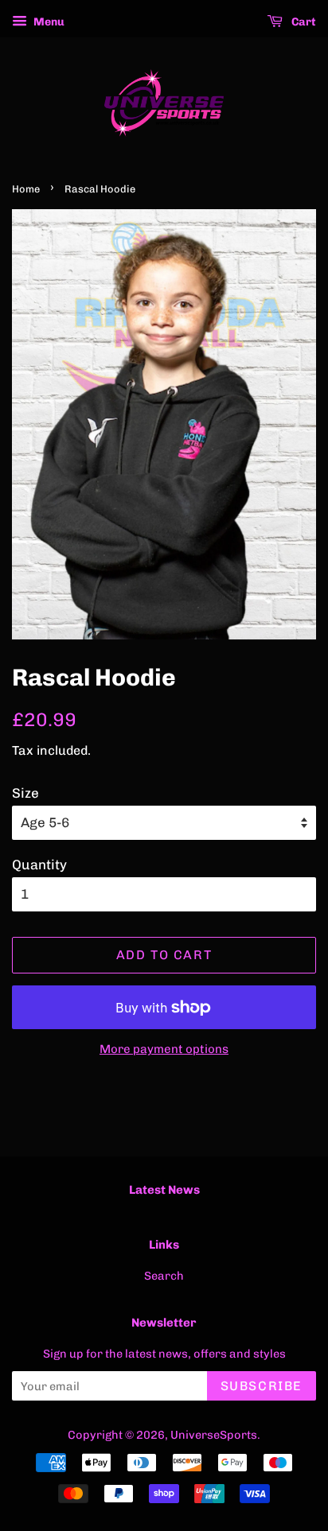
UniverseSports (213, 1435)
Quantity (39, 864)
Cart (302, 22)
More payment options (164, 1049)
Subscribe (262, 1385)
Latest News (164, 1190)
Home (26, 189)
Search (164, 1276)
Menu (47, 22)
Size (25, 793)
